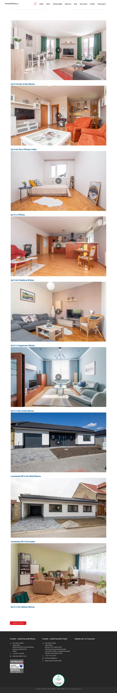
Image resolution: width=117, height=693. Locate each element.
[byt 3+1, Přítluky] (58, 181)
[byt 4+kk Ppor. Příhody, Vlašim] (58, 115)
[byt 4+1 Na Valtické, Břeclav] (58, 573)
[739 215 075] (58, 655)
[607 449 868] (26, 653)
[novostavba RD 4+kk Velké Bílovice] (58, 442)
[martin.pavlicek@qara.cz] (58, 658)
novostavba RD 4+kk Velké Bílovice (26, 476)
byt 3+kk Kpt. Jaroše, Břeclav (23, 84)
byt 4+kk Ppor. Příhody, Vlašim (24, 149)
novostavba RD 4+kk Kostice (23, 541)
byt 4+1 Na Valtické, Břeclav (23, 607)
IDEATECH (78, 689)
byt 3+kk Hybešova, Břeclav (22, 280)
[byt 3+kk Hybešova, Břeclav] (58, 246)
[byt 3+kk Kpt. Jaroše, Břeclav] (58, 50)
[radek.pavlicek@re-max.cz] (26, 656)
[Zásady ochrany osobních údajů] (58, 661)
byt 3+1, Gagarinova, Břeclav (23, 345)
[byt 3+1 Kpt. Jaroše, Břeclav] (58, 377)
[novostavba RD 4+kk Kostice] (58, 508)
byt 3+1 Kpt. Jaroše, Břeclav (22, 411)
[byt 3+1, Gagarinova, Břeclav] (58, 311)
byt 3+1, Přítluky (18, 214)
